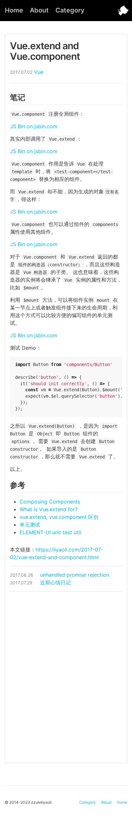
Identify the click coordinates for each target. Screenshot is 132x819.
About (39, 10)
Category (70, 10)
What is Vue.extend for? (49, 509)
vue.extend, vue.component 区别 (59, 517)
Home (14, 10)
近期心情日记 (40, 582)
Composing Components (50, 501)
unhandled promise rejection (59, 575)
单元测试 (30, 524)
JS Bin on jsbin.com (33, 126)
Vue (38, 72)
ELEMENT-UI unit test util (50, 532)
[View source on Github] (119, 10)
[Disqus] (66, 676)
